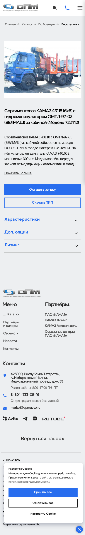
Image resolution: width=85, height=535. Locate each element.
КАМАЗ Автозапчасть (60, 325)
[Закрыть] (79, 529)
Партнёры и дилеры (11, 324)
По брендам (46, 24)
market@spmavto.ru (26, 407)
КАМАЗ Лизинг (55, 320)
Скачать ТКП (42, 202)
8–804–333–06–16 (25, 394)
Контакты (11, 348)
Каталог (27, 24)
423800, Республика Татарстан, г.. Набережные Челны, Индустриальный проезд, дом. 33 (37, 377)
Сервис (9, 333)
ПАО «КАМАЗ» (56, 314)
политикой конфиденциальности (28, 481)
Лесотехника (70, 24)
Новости (10, 341)
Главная (10, 24)
